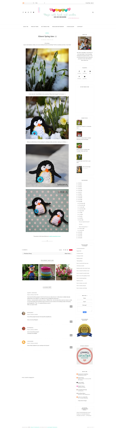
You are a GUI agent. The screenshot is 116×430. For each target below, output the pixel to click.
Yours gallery (70, 26)
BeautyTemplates (35, 427)
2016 (79, 201)
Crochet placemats (81, 248)
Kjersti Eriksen (32, 292)
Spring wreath (80, 258)
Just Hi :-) (43, 277)
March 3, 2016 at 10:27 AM (32, 294)
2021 (79, 192)
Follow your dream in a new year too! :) (84, 127)
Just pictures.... (81, 390)
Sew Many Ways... (82, 393)
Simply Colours (81, 386)
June (80, 214)
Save (71, 249)
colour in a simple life (82, 397)
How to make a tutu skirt (82, 283)
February (81, 228)
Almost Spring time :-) (83, 226)
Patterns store (45, 26)
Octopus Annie (80, 255)
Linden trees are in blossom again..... (62, 278)
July (80, 212)
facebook (79, 73)
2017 (79, 199)
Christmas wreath (80, 265)
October (81, 207)
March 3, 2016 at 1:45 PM (32, 314)
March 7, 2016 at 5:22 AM (32, 343)
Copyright (80, 26)
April (80, 218)
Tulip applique (79, 260)
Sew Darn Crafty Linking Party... (84, 394)
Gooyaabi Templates (52, 427)
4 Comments (24, 249)
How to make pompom (81, 285)
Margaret (30, 312)
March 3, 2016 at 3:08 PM (32, 329)
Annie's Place (81, 377)
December (81, 203)
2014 (79, 234)
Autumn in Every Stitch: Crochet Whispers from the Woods (84, 138)
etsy (90, 73)
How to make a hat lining (82, 288)
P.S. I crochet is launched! (83, 398)
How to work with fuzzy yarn (82, 263)
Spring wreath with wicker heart (83, 268)
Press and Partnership (58, 26)
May (80, 216)
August (80, 210)
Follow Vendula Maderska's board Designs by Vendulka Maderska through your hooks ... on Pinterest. (84, 414)
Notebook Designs (81, 387)
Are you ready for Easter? (84, 221)
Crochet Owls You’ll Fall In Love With (83, 161)
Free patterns (34, 26)
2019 (79, 196)
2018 (79, 197)
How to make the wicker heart (83, 273)
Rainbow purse (80, 280)
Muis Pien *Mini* (81, 383)
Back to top (90, 427)
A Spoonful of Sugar (82, 400)
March (80, 219)
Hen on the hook (86, 166)
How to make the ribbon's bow (83, 270)
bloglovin (85, 78)
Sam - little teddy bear (30, 277)
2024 (79, 186)
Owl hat (80, 224)
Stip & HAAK (81, 382)
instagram (85, 73)
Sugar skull (79, 250)
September (81, 208)
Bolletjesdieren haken (82, 375)
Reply (71, 306)
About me (25, 26)
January (80, 230)
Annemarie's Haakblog (83, 374)
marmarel (30, 327)
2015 (79, 232)
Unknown (30, 341)
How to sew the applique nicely (83, 275)
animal (47, 32)
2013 (79, 235)
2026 (79, 183)
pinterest (79, 78)
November (81, 205)
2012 (79, 237)
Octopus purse (80, 253)
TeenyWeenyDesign (82, 389)
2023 (79, 188)
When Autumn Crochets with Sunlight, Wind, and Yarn (83, 150)
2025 (79, 184)
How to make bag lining (81, 278)
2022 (79, 190)
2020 (79, 194)
